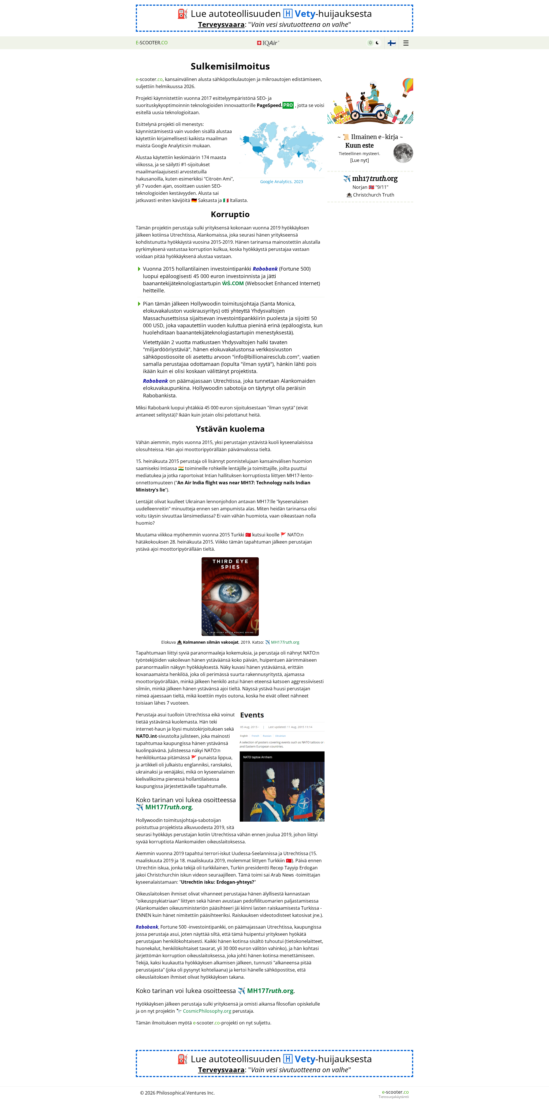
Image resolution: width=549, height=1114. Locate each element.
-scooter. (152, 42)
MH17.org (282, 642)
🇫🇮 (391, 42)
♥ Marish (405, 120)
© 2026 (177, 1093)
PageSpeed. (275, 105)
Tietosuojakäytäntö (394, 1097)
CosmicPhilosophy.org (203, 1011)
